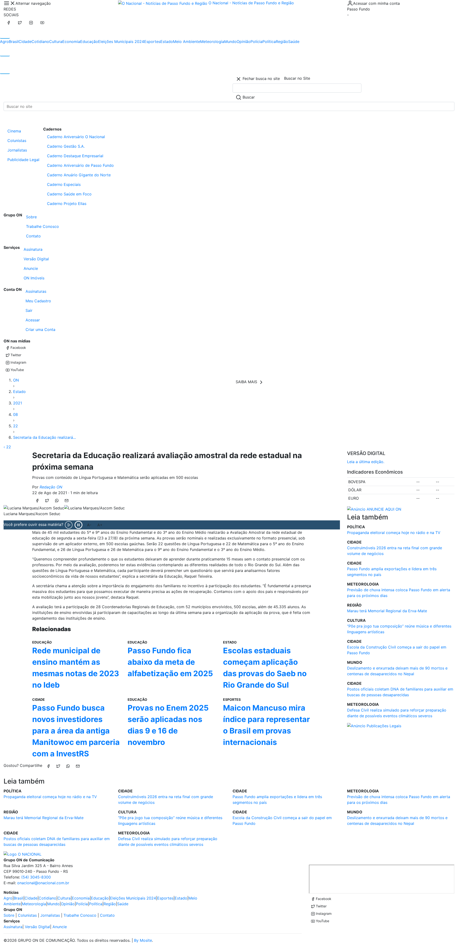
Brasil (14, 41)
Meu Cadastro (38, 300)
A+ (100, 525)
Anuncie (31, 268)
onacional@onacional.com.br (43, 882)
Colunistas (16, 140)
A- (89, 525)
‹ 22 (7, 447)
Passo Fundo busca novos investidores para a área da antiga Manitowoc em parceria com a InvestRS (76, 730)
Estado (166, 41)
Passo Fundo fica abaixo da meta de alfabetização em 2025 (170, 662)
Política (269, 41)
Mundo (230, 41)
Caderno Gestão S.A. (66, 146)
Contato (33, 236)
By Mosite (143, 940)
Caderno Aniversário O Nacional (76, 136)
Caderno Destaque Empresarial (75, 155)
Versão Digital (36, 258)
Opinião (243, 41)
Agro (4, 41)
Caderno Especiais (64, 184)
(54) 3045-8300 (36, 877)
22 (15, 426)
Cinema (14, 131)
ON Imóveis (34, 278)
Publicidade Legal (23, 159)
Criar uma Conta (40, 329)
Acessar (33, 320)
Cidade (25, 41)
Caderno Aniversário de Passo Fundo (80, 165)
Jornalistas (17, 150)
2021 (17, 403)
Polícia (256, 41)
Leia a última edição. (365, 461)
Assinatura (33, 249)
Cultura (55, 41)
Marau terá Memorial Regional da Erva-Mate (387, 610)
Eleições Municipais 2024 (121, 41)
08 (15, 414)
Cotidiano (40, 41)
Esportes (152, 41)
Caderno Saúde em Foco (69, 194)
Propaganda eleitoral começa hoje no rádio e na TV (393, 532)
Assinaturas (36, 291)
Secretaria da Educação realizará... (44, 437)
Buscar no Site (297, 78)
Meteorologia (212, 41)
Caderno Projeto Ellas (66, 203)
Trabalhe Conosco (42, 226)
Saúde (293, 41)
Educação (89, 41)
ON (16, 380)
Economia (71, 41)
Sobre (31, 217)
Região (282, 41)
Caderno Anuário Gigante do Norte (79, 175)
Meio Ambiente (186, 41)
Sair (29, 310)
